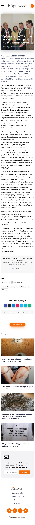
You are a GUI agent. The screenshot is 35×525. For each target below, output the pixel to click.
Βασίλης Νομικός (6, 282)
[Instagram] (14, 510)
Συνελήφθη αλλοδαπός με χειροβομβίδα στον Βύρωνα (17, 388)
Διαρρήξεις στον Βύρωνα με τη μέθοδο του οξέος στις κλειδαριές (17, 360)
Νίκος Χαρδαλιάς (17, 282)
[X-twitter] (20, 510)
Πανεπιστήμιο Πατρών (8, 286)
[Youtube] (25, 510)
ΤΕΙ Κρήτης (4, 290)
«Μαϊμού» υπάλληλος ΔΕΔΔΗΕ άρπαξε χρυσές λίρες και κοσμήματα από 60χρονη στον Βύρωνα (17, 416)
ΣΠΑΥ (29, 286)
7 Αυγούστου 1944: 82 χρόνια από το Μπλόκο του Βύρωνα (16, 445)
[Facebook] (9, 510)
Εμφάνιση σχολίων (17, 324)
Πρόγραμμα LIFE (20, 286)
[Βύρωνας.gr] (17, 6)
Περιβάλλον (6, 32)
